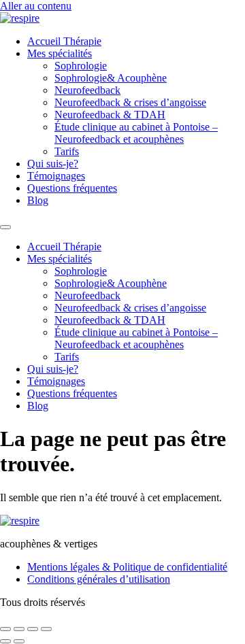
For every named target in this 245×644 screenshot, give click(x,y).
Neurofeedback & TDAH (109, 114)
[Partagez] (32, 629)
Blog (37, 200)
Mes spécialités (59, 53)
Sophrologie (80, 65)
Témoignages (56, 176)
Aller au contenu (35, 6)
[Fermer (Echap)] (46, 629)
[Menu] (5, 227)
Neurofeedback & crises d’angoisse (130, 102)
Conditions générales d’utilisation (98, 579)
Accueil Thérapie (64, 41)
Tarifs (66, 151)
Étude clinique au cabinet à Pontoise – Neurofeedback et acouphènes (136, 133)
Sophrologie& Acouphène (110, 78)
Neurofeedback (87, 90)
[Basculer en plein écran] (19, 629)
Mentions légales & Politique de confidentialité (127, 567)
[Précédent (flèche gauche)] (5, 641)
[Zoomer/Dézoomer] (5, 629)
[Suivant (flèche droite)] (19, 641)
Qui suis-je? (52, 163)
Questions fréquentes (72, 188)
